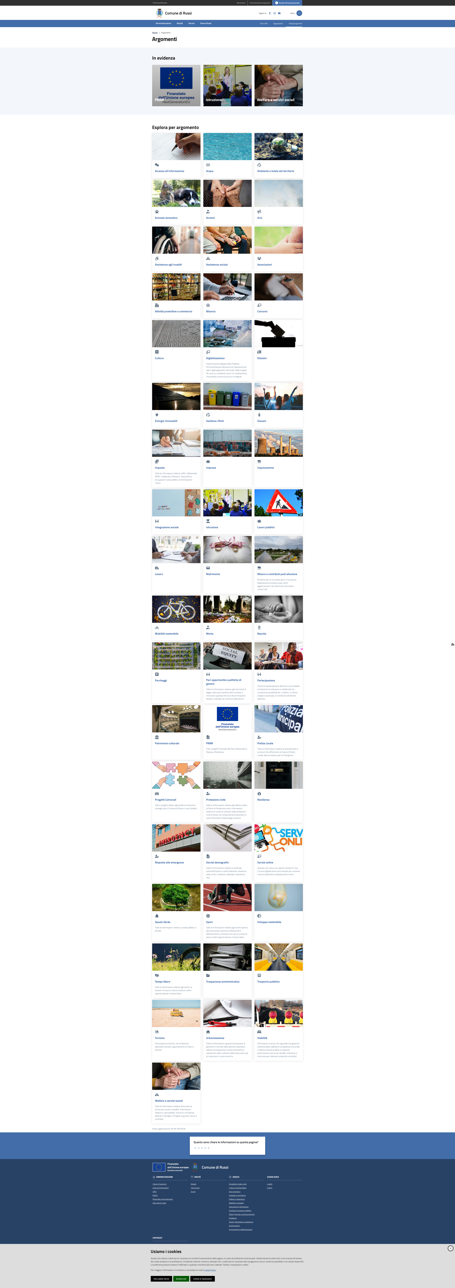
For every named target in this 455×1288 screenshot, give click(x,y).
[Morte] (227, 609)
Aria (259, 218)
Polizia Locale (265, 743)
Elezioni (262, 358)
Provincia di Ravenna (160, 3)
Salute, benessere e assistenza (241, 1221)
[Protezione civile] (227, 775)
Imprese (211, 468)
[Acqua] (227, 146)
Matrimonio (213, 574)
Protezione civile (216, 800)
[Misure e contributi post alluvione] (279, 549)
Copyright (157, 1237)
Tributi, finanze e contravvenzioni (242, 1214)
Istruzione (212, 527)
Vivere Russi (273, 1176)
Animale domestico (166, 218)
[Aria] (279, 193)
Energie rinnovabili (166, 421)
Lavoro (159, 574)
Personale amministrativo (163, 1199)
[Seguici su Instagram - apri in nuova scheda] (273, 13)
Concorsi (262, 311)
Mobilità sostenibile (166, 634)
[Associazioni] (279, 240)
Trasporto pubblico (268, 981)
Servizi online (265, 862)
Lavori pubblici (266, 527)
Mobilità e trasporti (236, 1203)
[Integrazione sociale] (176, 503)
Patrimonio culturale (167, 743)
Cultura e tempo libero (237, 1187)
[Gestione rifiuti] (227, 396)
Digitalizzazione (215, 358)
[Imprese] (227, 443)
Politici (155, 1195)
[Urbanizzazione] (227, 1013)
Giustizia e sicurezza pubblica (240, 1210)
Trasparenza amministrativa (222, 981)
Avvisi (193, 1191)
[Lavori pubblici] (279, 503)
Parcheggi (161, 680)
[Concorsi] (279, 287)
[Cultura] (176, 333)
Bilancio (211, 311)
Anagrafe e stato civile (238, 1184)
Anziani (210, 218)
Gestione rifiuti (215, 421)
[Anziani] (227, 193)
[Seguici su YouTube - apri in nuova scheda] (278, 13)
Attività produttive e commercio (173, 311)
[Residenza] (279, 775)
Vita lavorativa (234, 1191)
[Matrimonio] (227, 549)
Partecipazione (266, 680)
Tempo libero (162, 981)
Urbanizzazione (215, 1038)
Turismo (160, 1038)
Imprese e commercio (237, 1195)
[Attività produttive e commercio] (176, 287)
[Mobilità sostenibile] (176, 609)
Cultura (159, 358)
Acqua (209, 171)
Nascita (261, 634)
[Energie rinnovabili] (176, 396)
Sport (209, 922)
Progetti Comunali (165, 800)
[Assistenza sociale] (227, 240)
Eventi (269, 1187)
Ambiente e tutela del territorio (275, 171)
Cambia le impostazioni (202, 1278)
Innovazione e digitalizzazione (240, 1229)
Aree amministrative (161, 1187)
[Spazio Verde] (176, 897)
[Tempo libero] (176, 957)
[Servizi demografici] (227, 838)
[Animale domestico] (176, 193)
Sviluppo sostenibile (269, 922)
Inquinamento (265, 468)
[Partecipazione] (279, 656)
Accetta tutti (181, 1278)
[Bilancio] (227, 287)
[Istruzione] (227, 85)
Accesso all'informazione (169, 171)
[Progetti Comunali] (176, 775)
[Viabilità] (279, 1013)
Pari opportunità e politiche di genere (223, 682)
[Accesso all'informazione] (176, 146)
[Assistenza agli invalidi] (176, 240)
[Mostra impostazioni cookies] (452, 644)
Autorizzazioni (234, 1225)
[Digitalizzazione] (227, 333)
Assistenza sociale (217, 264)
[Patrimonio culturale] (176, 718)
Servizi (236, 1176)
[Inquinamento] (279, 443)
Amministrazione (164, 1176)
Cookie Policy (210, 1270)
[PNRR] (176, 85)
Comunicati (195, 1187)
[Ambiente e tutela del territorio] (279, 146)
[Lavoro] (176, 549)
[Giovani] (279, 396)
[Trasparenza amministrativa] (227, 957)
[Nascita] (279, 609)
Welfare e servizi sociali (169, 1101)
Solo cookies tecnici (161, 1278)
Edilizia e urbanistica (237, 1199)
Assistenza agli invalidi (168, 264)
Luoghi (269, 1184)
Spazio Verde (162, 922)
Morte (209, 634)
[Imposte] (176, 443)
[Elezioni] (279, 333)
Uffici (155, 1191)
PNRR (209, 743)
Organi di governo (159, 1184)
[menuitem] (163, 23)
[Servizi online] (279, 838)
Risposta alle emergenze (169, 862)
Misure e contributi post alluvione (277, 574)
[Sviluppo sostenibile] (279, 897)
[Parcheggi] (176, 656)
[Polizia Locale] (279, 718)
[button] (299, 13)
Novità (197, 1176)
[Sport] (227, 897)
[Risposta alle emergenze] (176, 838)
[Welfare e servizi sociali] (279, 85)
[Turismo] (176, 1013)
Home (155, 32)
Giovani (261, 421)
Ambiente (233, 1218)
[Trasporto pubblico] (279, 957)
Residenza (263, 800)
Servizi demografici (217, 862)
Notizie (193, 1184)
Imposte (160, 468)
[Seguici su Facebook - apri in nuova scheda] (268, 13)
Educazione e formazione (238, 1206)
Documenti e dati (159, 1203)
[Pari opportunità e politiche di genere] (227, 656)
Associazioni (264, 264)
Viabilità (262, 1038)
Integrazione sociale (167, 527)
